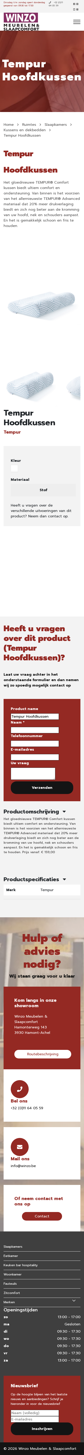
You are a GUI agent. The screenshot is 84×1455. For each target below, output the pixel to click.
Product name (24, 709)
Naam (17, 722)
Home (9, 124)
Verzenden (42, 787)
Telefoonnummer (27, 736)
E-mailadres (22, 749)
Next (78, 385)
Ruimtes (29, 124)
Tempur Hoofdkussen (22, 135)
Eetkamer (11, 1256)
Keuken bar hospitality (21, 1265)
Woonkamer (13, 1274)
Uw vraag (20, 763)
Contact (42, 1216)
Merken (9, 1302)
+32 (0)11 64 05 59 (56, 4)
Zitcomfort (12, 1293)
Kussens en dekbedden (25, 130)
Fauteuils (10, 1283)
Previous (6, 385)
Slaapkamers (56, 124)
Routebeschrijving (42, 1054)
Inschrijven (42, 1429)
